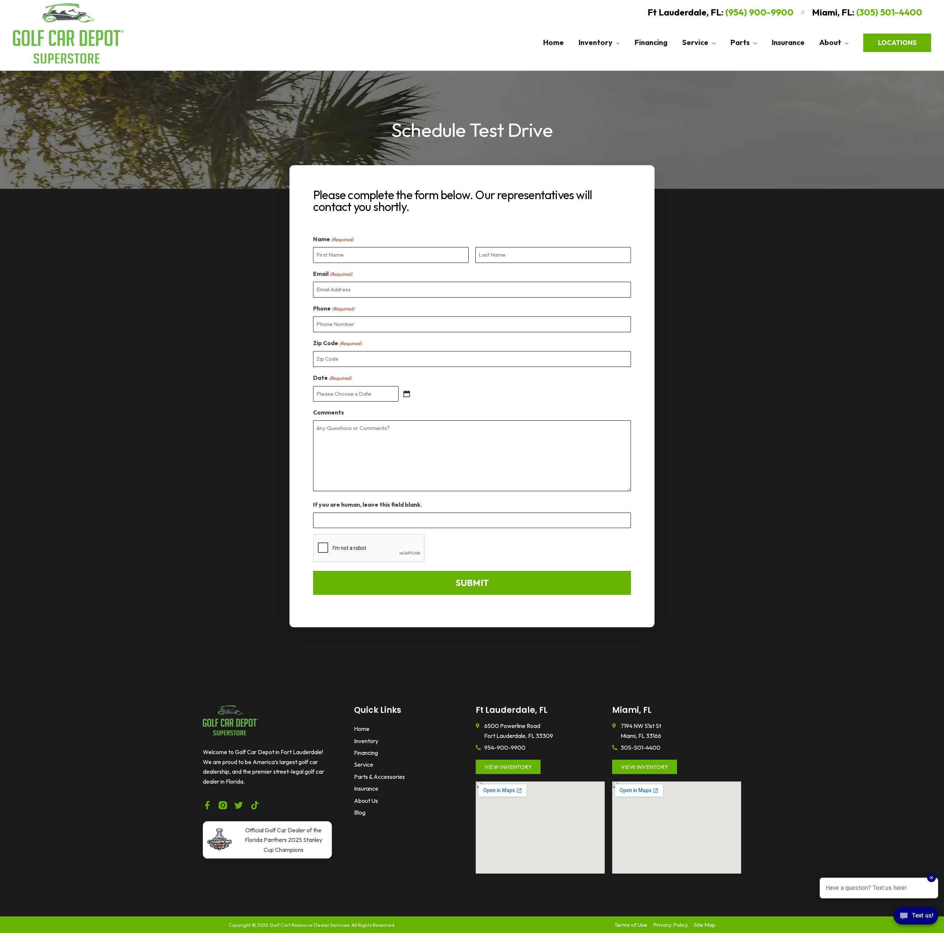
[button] (616, 42)
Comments (328, 412)
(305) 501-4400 (889, 12)
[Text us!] (916, 917)
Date (332, 377)
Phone (333, 308)
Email (332, 273)
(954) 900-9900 (759, 12)
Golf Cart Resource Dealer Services (309, 925)
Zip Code (337, 343)
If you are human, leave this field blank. (367, 504)
